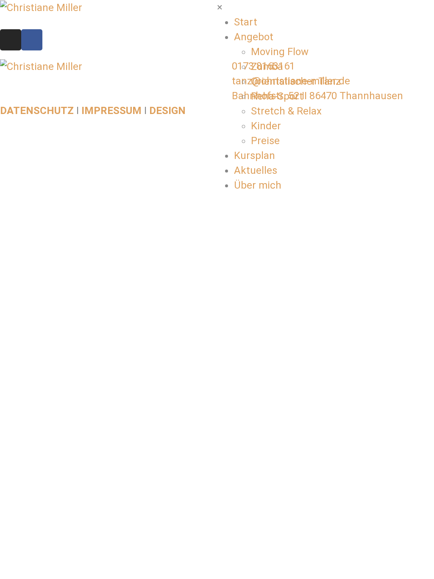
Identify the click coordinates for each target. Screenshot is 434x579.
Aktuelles (255, 170)
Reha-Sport (277, 96)
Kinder (266, 126)
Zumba (267, 66)
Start (245, 22)
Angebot (253, 37)
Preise (265, 141)
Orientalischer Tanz (296, 81)
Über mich (257, 185)
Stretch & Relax (286, 111)
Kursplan (254, 155)
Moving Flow (280, 52)
